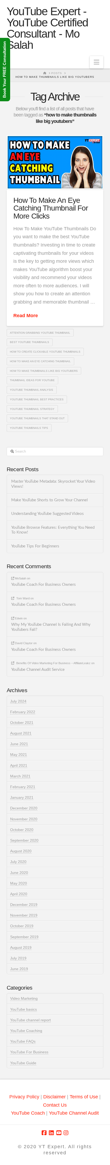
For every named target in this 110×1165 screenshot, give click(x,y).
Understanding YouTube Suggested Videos (47, 514)
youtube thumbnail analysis (31, 389)
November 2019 (23, 915)
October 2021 (21, 722)
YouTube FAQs (23, 1041)
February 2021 (22, 787)
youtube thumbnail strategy (32, 409)
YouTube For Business (29, 1052)
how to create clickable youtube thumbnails (45, 351)
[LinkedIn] (51, 1133)
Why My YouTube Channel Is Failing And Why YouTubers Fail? (51, 627)
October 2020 (21, 830)
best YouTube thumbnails (29, 342)
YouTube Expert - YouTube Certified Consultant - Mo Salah (47, 28)
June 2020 (19, 872)
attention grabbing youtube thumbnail (40, 332)
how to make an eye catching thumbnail (40, 361)
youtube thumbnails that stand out (37, 418)
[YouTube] (58, 1133)
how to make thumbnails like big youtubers (44, 370)
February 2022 (22, 712)
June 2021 (19, 744)
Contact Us (55, 1105)
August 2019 (21, 947)
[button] (96, 62)
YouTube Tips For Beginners (35, 546)
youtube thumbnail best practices (37, 399)
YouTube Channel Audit (74, 1113)
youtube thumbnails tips (29, 427)
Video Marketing (24, 998)
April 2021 (18, 765)
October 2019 (21, 926)
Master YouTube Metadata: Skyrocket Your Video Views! (53, 484)
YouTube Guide (23, 1063)
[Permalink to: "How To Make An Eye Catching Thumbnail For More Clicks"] (55, 162)
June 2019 (19, 969)
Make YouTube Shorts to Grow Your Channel (49, 500)
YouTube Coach (28, 1113)
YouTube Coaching (26, 1031)
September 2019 (24, 937)
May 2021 (18, 754)
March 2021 (20, 776)
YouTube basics (23, 1009)
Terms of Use (84, 1096)
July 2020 (18, 862)
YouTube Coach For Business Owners (43, 585)
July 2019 (18, 958)
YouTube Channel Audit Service (38, 670)
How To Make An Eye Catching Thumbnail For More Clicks (50, 208)
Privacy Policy (24, 1096)
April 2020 (18, 894)
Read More (25, 315)
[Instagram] (66, 1133)
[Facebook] (44, 1133)
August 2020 (21, 851)
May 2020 (18, 883)
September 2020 (24, 840)
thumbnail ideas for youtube (32, 380)
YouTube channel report (30, 1020)
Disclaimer (55, 1096)
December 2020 (23, 808)
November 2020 (23, 819)
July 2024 (18, 701)
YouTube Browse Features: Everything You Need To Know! (53, 530)
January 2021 (21, 797)
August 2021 (21, 733)
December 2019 (23, 904)
